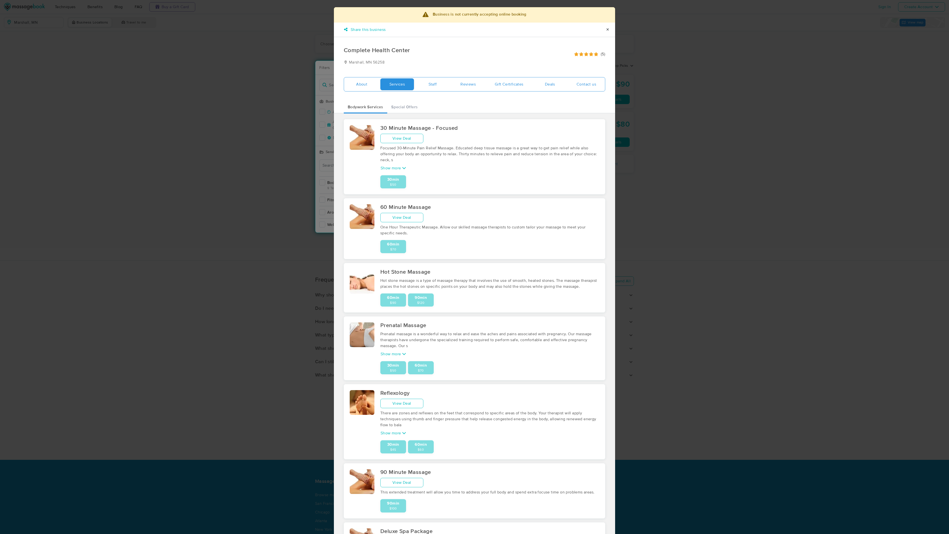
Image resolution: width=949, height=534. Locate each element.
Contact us (586, 84)
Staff (433, 84)
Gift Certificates (509, 84)
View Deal (401, 138)
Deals (550, 84)
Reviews (468, 84)
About (361, 84)
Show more (391, 168)
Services (397, 84)
